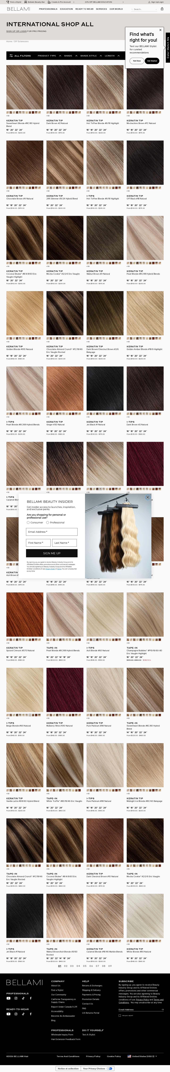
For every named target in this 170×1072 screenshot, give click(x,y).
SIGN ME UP (51, 553)
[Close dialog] (147, 497)
